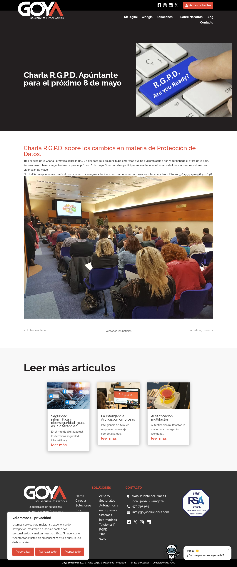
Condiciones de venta (164, 562)
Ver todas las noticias (118, 331)
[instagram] (165, 5)
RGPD (103, 529)
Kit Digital (131, 17)
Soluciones (83, 505)
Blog (210, 17)
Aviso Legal (93, 562)
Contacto (206, 22)
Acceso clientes (200, 5)
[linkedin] (171, 5)
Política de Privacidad (114, 562)
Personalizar (23, 551)
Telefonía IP (107, 524)
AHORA (104, 496)
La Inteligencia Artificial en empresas (118, 417)
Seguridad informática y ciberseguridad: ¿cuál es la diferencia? (67, 421)
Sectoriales (107, 500)
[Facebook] (159, 5)
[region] (48, 536)
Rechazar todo (47, 551)
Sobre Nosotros (191, 17)
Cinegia (147, 17)
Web (102, 539)
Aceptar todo (73, 551)
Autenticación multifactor (162, 417)
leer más (59, 445)
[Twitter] (176, 5)
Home (80, 496)
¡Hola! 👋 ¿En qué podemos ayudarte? (208, 552)
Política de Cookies (140, 562)
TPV (102, 534)
